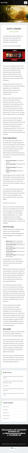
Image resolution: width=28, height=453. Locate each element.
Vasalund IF (6, 385)
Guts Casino (6, 418)
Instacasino (6, 412)
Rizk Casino (6, 406)
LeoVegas (5, 409)
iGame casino (6, 415)
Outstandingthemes (21, 444)
